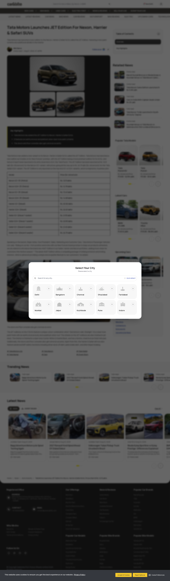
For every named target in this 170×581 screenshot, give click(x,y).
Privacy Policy (79, 574)
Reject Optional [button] (140, 575)
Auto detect (131, 278)
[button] (156, 575)
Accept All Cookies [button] (124, 575)
